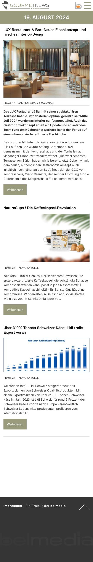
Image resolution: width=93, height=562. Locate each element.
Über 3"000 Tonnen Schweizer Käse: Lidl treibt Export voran (43, 330)
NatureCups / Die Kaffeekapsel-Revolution (39, 208)
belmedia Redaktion (39, 103)
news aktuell (29, 267)
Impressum (12, 506)
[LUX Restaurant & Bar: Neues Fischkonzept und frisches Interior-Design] (46, 69)
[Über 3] (46, 355)
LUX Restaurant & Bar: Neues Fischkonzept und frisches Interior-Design (44, 32)
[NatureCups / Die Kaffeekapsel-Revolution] (46, 238)
